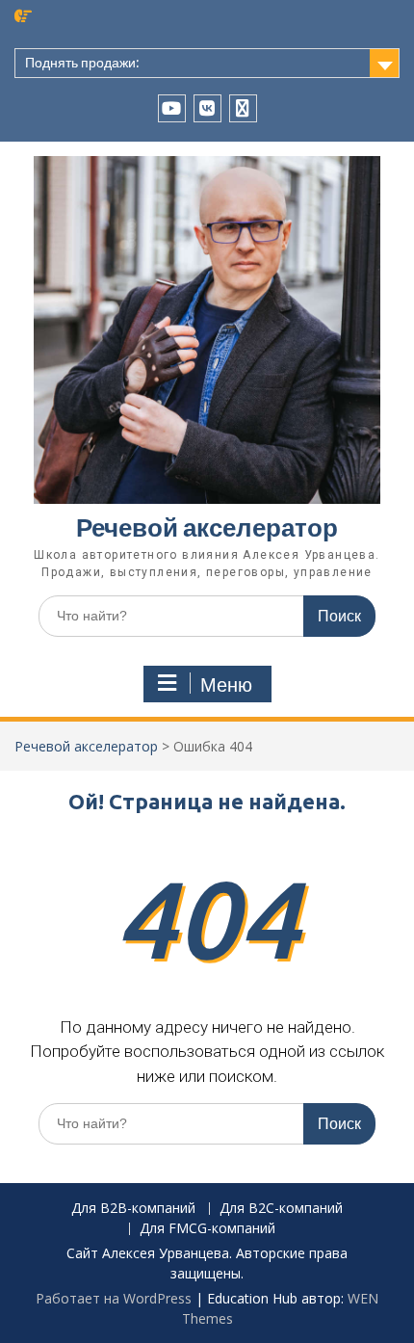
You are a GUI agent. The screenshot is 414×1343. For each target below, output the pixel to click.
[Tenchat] (243, 108)
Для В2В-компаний (133, 1208)
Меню (226, 685)
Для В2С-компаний (281, 1208)
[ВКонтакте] (207, 108)
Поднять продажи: (82, 62)
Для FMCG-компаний (207, 1229)
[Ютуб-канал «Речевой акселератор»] (172, 108)
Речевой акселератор (207, 527)
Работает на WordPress (114, 1298)
